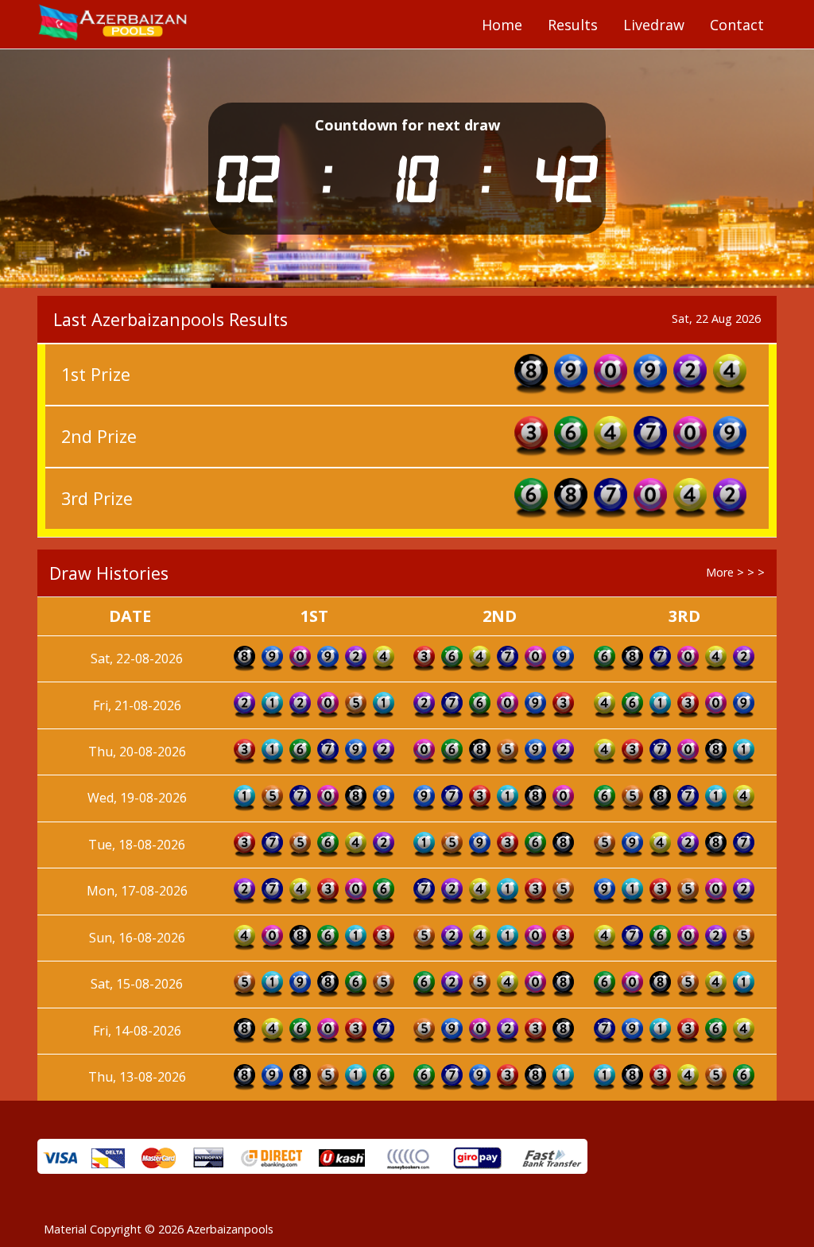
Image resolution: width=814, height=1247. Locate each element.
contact (737, 24)
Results (573, 24)
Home (502, 24)
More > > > (735, 572)
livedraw (653, 24)
